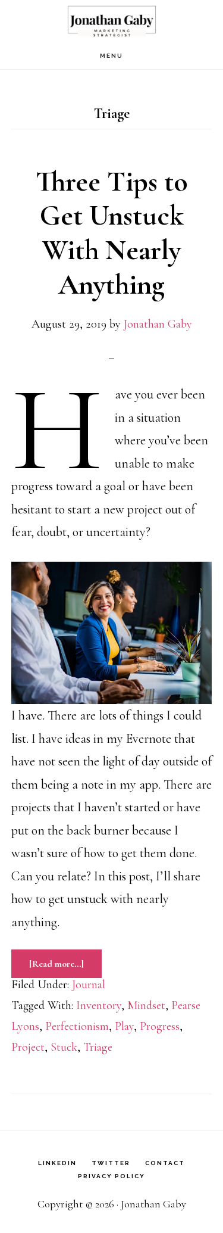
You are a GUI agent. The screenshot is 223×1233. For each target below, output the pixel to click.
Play (124, 1026)
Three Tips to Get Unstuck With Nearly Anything (112, 233)
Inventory (98, 1005)
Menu (111, 55)
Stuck (64, 1047)
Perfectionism (77, 1026)
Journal (88, 984)
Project (28, 1047)
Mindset (146, 1005)
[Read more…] (65, 963)
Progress (160, 1026)
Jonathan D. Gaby (111, 21)
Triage (97, 1047)
